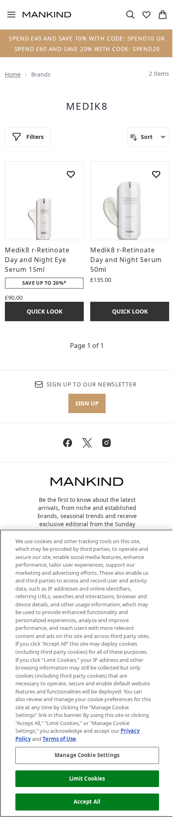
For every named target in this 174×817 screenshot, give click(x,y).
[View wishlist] (146, 14)
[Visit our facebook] (67, 442)
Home (13, 74)
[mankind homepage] (47, 14)
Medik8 (87, 106)
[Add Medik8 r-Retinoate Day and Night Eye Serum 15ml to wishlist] (71, 174)
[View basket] (163, 14)
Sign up (87, 403)
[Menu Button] (8, 14)
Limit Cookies (87, 778)
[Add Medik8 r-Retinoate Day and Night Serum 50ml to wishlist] (156, 174)
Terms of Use (59, 738)
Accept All (87, 801)
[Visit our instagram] (106, 442)
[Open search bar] (130, 14)
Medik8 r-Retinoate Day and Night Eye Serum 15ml (37, 259)
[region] (87, 673)
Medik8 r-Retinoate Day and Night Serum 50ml (126, 259)
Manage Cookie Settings (87, 755)
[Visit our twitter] (87, 442)
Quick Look (44, 311)
